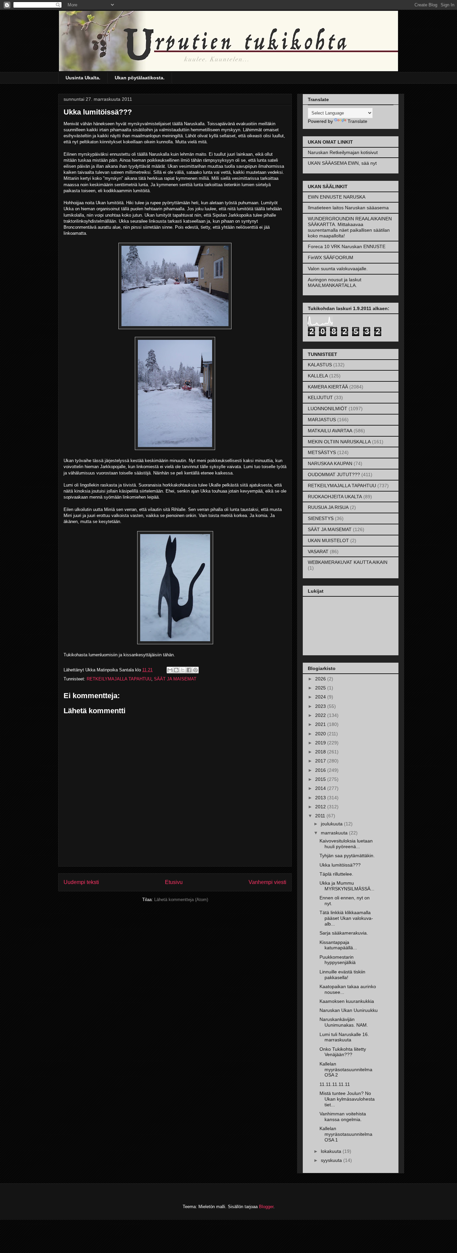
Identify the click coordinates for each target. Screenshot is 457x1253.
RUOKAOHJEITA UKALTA (335, 496)
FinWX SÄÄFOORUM (330, 257)
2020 (321, 733)
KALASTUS (320, 364)
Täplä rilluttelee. (336, 874)
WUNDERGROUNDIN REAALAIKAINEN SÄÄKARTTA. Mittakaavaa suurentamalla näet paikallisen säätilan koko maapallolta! (350, 227)
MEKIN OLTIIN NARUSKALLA (339, 441)
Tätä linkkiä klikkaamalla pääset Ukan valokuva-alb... (346, 918)
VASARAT (318, 551)
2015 (321, 779)
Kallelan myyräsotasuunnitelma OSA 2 (345, 1069)
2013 (321, 797)
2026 (321, 678)
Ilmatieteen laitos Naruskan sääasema (348, 207)
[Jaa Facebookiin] (189, 670)
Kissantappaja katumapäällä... (338, 945)
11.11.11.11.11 (334, 1084)
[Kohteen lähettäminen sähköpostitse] (170, 670)
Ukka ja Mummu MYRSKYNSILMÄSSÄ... (346, 885)
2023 (321, 706)
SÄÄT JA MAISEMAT (175, 678)
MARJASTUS (322, 419)
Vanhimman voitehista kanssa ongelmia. (342, 1116)
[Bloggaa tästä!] (176, 670)
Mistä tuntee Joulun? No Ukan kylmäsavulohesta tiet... (347, 1099)
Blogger (266, 1206)
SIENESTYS (321, 518)
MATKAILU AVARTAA (330, 430)
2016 (321, 770)
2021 (321, 724)
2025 (321, 687)
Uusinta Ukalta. (83, 77)
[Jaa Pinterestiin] (195, 670)
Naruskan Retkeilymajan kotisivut (343, 152)
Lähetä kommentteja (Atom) (181, 899)
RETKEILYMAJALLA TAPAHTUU (119, 678)
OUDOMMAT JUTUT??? (334, 474)
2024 (321, 696)
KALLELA (318, 375)
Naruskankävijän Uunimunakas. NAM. (343, 1022)
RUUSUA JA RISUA (328, 507)
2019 (321, 742)
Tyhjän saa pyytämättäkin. (347, 855)
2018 (321, 751)
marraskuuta (335, 832)
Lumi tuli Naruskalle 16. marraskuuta (344, 1037)
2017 (321, 760)
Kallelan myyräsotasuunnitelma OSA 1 (345, 1134)
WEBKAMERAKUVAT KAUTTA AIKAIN (347, 562)
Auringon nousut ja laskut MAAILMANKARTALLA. (334, 282)
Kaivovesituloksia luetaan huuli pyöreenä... (346, 843)
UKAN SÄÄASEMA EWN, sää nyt (342, 163)
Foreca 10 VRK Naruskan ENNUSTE (346, 246)
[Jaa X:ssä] (182, 670)
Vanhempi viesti (267, 882)
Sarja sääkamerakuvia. (343, 933)
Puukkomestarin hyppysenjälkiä (337, 959)
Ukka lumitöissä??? (340, 865)
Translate (357, 121)
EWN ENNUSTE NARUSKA (336, 197)
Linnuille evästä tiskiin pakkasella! (342, 974)
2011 (321, 815)
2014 (321, 788)
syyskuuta (332, 1160)
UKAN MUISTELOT (328, 540)
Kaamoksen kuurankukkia (346, 1001)
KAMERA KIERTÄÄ (328, 386)
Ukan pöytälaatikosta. (140, 77)
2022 (321, 715)
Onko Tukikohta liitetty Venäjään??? (342, 1051)
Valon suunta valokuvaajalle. (338, 268)
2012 (321, 806)
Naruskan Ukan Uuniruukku (348, 1010)
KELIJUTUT (320, 397)
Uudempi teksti (81, 882)
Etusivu (174, 882)
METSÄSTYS (322, 452)
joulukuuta (332, 823)
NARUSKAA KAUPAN (330, 463)
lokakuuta (332, 1151)
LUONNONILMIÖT (327, 408)
